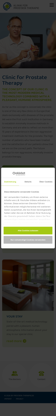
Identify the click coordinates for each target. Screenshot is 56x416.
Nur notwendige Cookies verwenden (28, 240)
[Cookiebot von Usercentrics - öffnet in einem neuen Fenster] (15, 174)
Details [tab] (28, 181)
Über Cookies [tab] (45, 181)
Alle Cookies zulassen (28, 230)
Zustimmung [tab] (10, 181)
